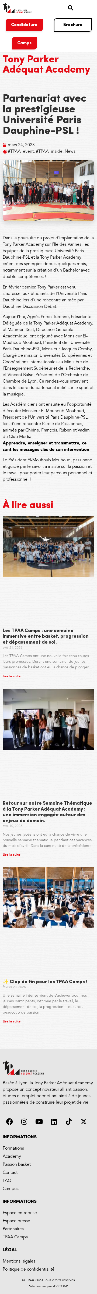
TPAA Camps (15, 1237)
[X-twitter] (83, 1121)
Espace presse (16, 1221)
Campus (11, 1188)
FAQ (7, 1180)
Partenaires (13, 1229)
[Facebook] (9, 1121)
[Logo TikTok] (68, 1121)
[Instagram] (24, 1121)
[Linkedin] (54, 1121)
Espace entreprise (20, 1213)
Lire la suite (11, 676)
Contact (10, 1172)
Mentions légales (19, 1261)
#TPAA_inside (49, 151)
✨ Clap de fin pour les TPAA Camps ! (45, 982)
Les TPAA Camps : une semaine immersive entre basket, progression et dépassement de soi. (46, 637)
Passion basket (17, 1164)
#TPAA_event (21, 151)
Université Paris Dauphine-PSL (59, 417)
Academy (12, 1156)
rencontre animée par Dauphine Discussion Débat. (43, 303)
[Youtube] (39, 1121)
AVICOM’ (60, 1286)
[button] (70, 7)
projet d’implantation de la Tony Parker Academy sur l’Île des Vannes (48, 241)
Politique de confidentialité (28, 1269)
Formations (13, 1148)
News (70, 151)
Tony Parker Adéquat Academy (46, 65)
